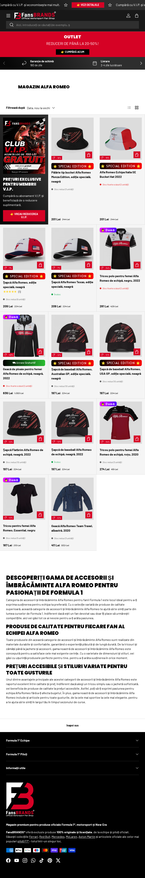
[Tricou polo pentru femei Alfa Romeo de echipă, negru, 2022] (121, 249)
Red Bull (44, 836)
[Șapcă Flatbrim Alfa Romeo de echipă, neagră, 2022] (24, 423)
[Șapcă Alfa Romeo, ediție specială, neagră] (24, 249)
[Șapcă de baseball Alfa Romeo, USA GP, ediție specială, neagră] (121, 336)
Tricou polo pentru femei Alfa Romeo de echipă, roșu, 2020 (119, 452)
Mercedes (58, 836)
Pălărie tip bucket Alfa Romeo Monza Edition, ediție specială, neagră (71, 176)
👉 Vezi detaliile (88, 4)
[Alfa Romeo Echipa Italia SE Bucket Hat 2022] (121, 139)
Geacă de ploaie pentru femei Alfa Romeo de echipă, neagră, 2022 (23, 373)
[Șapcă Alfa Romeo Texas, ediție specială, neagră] (72, 249)
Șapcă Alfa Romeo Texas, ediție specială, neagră (72, 284)
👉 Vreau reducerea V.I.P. (24, 215)
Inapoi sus (72, 725)
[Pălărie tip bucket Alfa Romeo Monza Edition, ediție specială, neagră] (72, 139)
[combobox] (72, 25)
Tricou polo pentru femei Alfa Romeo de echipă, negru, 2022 (120, 278)
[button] (137, 16)
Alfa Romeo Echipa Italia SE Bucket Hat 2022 (118, 174)
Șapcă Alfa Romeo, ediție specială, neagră (19, 285)
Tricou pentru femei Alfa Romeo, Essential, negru (19, 528)
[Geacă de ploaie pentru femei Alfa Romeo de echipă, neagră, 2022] (24, 336)
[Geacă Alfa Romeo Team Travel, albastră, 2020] (72, 499)
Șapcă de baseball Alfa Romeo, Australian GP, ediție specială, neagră (71, 373)
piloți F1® (23, 841)
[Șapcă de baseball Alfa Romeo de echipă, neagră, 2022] (72, 423)
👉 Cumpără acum (72, 51)
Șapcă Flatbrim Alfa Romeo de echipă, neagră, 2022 (23, 452)
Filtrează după (15, 107)
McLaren (71, 836)
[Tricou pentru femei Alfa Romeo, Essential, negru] (24, 499)
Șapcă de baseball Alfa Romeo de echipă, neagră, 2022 (71, 452)
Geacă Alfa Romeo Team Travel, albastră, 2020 (72, 528)
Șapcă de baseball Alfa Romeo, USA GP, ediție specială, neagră (120, 371)
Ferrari (33, 836)
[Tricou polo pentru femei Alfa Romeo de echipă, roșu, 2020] (121, 423)
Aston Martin (87, 836)
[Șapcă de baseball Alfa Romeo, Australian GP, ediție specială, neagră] (72, 336)
